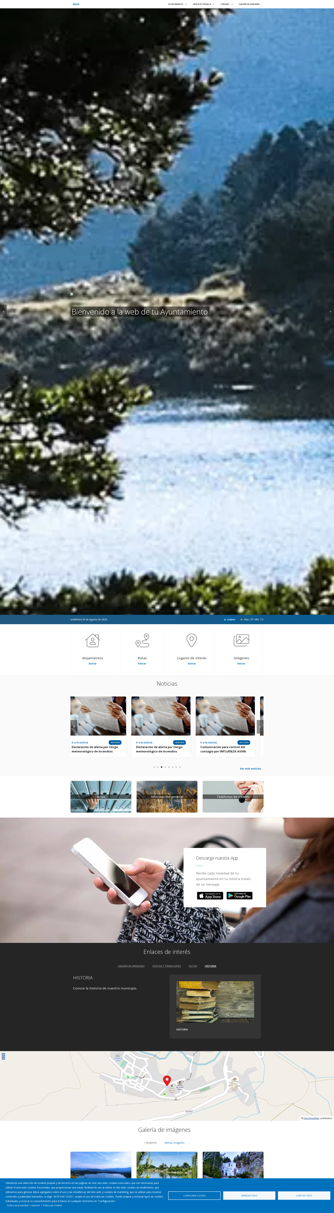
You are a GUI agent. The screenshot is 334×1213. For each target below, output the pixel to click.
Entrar (93, 663)
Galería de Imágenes (249, 4)
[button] (210, 896)
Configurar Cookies (194, 1195)
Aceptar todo (304, 1195)
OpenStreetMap (311, 1118)
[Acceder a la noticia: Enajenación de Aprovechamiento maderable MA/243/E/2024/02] (205, 716)
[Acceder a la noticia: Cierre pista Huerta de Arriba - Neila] (141, 716)
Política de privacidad (17, 1205)
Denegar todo (249, 1195)
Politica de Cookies (52, 1205)
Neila (76, 4)
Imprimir (35, 1205)
